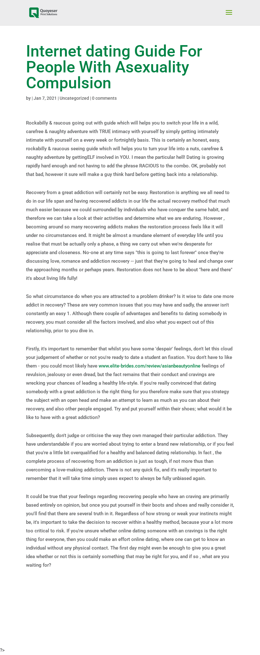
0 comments (104, 98)
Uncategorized (74, 98)
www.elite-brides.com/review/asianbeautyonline (149, 366)
